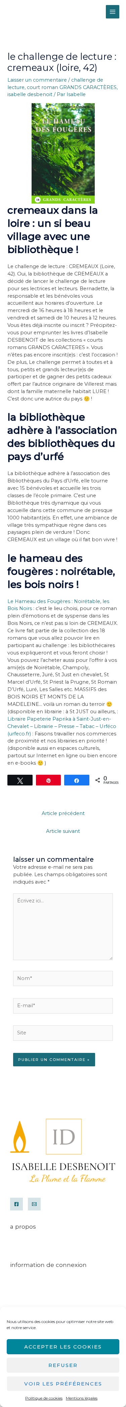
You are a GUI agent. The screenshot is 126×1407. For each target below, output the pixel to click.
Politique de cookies (43, 1398)
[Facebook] (16, 1204)
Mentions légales (81, 1398)
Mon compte (26, 1277)
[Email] (34, 1204)
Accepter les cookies (63, 1347)
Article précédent (63, 813)
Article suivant (63, 831)
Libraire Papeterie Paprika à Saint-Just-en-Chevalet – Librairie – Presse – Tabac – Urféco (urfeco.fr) (61, 726)
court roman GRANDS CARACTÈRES (72, 87)
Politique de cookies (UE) (41, 1291)
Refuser (63, 1365)
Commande (25, 1284)
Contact (19, 1253)
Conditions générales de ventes (46, 1245)
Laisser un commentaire (37, 80)
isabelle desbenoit (29, 94)
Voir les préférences (63, 1383)
